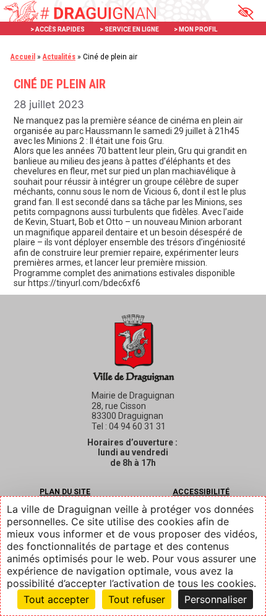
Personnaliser (215, 599)
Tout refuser (136, 599)
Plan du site (65, 491)
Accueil (23, 57)
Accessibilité (201, 491)
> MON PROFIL (195, 29)
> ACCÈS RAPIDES (57, 29)
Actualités (59, 57)
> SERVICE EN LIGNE (129, 29)
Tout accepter (56, 599)
